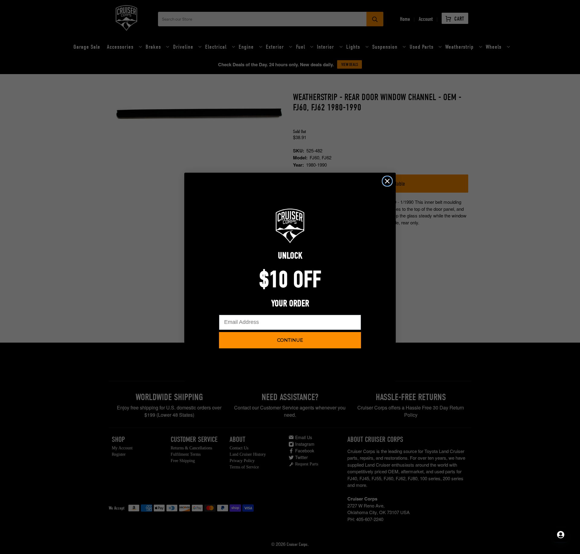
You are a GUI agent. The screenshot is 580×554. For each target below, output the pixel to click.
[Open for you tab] (560, 534)
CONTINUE (290, 340)
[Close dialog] (387, 181)
